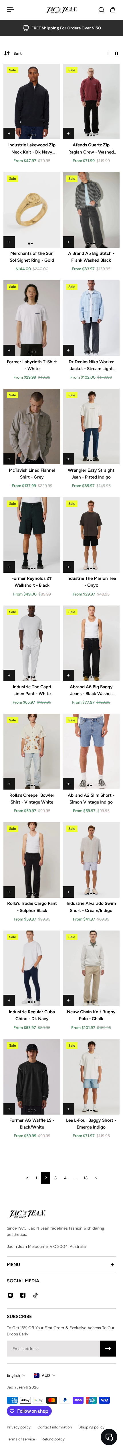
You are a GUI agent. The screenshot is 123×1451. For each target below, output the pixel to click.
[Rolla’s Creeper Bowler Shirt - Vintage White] (31, 751)
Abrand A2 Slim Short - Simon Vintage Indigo (91, 798)
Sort (17, 53)
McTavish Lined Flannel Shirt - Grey (32, 473)
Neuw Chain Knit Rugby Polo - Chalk (91, 1015)
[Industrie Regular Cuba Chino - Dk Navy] (31, 968)
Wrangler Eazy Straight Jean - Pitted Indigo (91, 473)
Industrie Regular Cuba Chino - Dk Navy (32, 1015)
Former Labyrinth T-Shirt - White (32, 365)
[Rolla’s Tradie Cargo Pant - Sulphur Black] (31, 860)
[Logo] (61, 9)
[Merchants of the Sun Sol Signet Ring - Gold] (31, 210)
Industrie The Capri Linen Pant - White (32, 690)
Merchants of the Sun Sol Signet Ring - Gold (32, 257)
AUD (46, 1375)
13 (86, 1177)
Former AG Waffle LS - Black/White (31, 1123)
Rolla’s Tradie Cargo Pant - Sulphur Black (32, 907)
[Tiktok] (35, 1295)
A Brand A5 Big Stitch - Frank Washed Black (91, 257)
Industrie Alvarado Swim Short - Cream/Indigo (91, 907)
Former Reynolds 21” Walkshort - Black (32, 582)
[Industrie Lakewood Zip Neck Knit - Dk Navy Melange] (31, 101)
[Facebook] (23, 1295)
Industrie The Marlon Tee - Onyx (91, 582)
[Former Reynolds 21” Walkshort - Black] (31, 535)
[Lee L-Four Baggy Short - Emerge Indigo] (91, 1077)
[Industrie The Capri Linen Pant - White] (31, 643)
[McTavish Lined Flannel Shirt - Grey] (31, 426)
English (13, 1375)
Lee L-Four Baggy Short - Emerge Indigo (91, 1123)
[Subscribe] (108, 1349)
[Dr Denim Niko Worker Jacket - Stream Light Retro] (91, 318)
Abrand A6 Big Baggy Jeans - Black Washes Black (91, 690)
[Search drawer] (101, 9)
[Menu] (10, 9)
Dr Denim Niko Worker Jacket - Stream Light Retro (91, 365)
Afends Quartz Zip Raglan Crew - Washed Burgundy (91, 148)
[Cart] (112, 9)
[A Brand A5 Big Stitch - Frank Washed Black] (91, 210)
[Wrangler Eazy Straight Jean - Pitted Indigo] (91, 426)
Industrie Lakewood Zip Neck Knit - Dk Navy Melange (31, 148)
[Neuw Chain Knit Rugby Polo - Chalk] (91, 968)
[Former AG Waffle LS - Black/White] (31, 1077)
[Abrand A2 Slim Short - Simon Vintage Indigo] (91, 751)
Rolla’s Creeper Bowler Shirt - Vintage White (31, 798)
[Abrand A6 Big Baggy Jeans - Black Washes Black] (91, 643)
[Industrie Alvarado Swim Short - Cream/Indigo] (91, 860)
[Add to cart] (9, 133)
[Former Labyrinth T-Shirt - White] (31, 318)
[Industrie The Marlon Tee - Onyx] (91, 535)
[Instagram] (10, 1295)
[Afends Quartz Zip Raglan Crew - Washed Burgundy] (91, 101)
